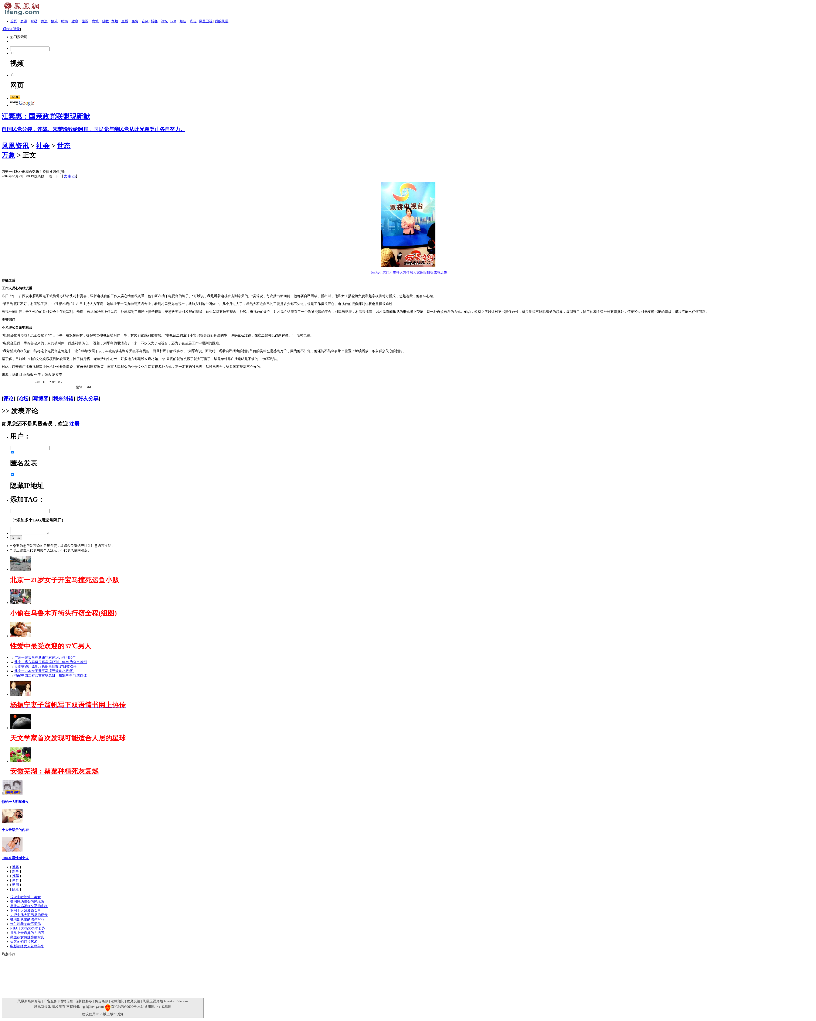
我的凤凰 (221, 21)
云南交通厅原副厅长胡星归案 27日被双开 (45, 666)
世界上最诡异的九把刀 (27, 933)
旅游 (85, 21)
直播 (124, 21)
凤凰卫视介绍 (153, 1001)
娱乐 (54, 21)
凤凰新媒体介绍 (29, 1001)
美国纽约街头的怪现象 (27, 901)
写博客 (40, 398)
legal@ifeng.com (92, 1006)
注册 (74, 423)
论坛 (164, 21)
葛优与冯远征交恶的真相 (29, 906)
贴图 (15, 885)
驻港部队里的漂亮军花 (27, 919)
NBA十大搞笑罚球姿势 (27, 928)
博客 (154, 21)
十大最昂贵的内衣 (15, 830)
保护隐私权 (83, 1001)
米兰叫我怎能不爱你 (25, 924)
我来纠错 (63, 398)
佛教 (105, 21)
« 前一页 (40, 382)
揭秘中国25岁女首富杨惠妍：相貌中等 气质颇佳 (50, 675)
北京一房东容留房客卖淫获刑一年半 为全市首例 (50, 662)
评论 (8, 398)
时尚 (64, 21)
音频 (145, 21)
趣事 (15, 871)
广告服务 (50, 1001)
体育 (15, 880)
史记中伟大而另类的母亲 (29, 915)
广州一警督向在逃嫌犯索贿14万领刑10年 (45, 657)
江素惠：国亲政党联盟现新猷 (46, 116)
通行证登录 (11, 29)
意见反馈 (133, 1001)
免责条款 (101, 1001)
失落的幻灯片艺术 (23, 941)
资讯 (23, 21)
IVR (173, 21)
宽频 (114, 21)
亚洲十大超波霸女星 (25, 910)
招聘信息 (66, 1001)
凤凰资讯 (15, 146)
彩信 (193, 21)
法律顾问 (117, 1001)
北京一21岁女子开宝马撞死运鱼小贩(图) (44, 671)
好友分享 (88, 398)
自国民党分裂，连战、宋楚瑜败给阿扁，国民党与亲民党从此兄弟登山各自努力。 (93, 129)
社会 (43, 146)
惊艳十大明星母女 (15, 802)
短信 (183, 21)
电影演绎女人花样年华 (27, 946)
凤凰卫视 (205, 21)
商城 (95, 21)
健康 (74, 21)
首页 (13, 21)
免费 (135, 21)
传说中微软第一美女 (25, 897)
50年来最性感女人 (15, 858)
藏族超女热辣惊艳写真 (27, 937)
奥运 (44, 21)
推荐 (15, 876)
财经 (34, 21)
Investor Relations (176, 1001)
